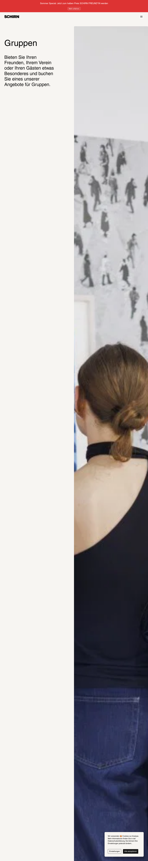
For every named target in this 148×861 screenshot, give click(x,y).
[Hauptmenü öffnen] (141, 16)
